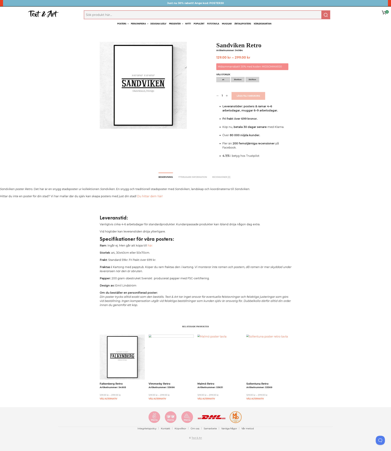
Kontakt (165, 428)
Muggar (227, 24)
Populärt (199, 24)
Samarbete (210, 428)
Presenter (175, 24)
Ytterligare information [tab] (192, 177)
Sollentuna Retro (257, 383)
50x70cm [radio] (252, 80)
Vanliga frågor (229, 428)
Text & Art (197, 438)
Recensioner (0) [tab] (221, 177)
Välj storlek (223, 75)
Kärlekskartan (262, 24)
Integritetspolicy (146, 428)
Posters (121, 24)
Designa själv (158, 24)
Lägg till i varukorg (248, 96)
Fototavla (213, 24)
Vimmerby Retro (159, 383)
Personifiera (138, 24)
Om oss (195, 428)
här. (150, 245)
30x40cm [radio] (237, 80)
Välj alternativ (108, 399)
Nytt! (188, 24)
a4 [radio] (223, 80)
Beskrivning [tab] (166, 177)
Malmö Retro (205, 383)
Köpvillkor (180, 428)
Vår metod (247, 428)
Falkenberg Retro (111, 383)
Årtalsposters (242, 24)
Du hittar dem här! (150, 196)
